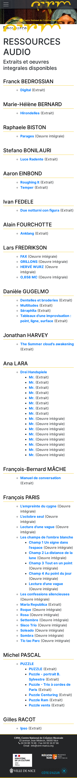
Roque (25, 609)
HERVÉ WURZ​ (32, 267)
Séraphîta (28, 310)
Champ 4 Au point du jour (50, 573)
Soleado (27, 630)
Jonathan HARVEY (25, 335)
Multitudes (29, 305)
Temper (27, 187)
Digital (25, 90)
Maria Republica (33, 604)
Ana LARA (15, 363)
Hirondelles (30, 113)
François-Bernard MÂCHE (34, 469)
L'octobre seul (32, 516)
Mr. (31, 377)
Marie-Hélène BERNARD (32, 104)
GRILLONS (28, 261)
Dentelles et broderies (39, 300)
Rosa (24, 615)
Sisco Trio (28, 625)
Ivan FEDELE (18, 202)
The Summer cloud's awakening (47, 344)
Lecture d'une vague (37, 527)
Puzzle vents (39, 705)
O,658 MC (28, 277)
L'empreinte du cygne (38, 506)
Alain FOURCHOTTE (27, 224)
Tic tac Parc (30, 640)
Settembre (29, 620)
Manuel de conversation (40, 478)
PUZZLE (27, 664)
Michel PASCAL (22, 655)
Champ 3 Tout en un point (50, 563)
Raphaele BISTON (24, 127)
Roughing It (29, 182)
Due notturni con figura (39, 210)
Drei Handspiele (33, 372)
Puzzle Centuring (43, 695)
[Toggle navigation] (6, 4)
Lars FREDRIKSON (25, 248)
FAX (23, 256)
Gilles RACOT (19, 719)
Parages (27, 136)
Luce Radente (31, 159)
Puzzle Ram (38, 700)
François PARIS (21, 497)
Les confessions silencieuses (45, 594)
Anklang (27, 233)
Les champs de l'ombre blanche (46, 537)
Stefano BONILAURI (27, 150)
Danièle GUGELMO (26, 291)
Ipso (23, 728)
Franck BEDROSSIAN (28, 81)
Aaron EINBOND (22, 173)
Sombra (26, 635)
